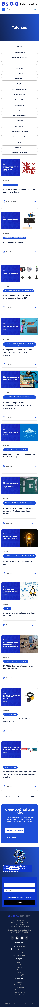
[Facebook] (17, 938)
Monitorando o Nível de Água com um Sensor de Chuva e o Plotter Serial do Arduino (19, 774)
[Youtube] (22, 938)
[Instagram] (12, 938)
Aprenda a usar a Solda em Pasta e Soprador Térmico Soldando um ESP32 (18, 511)
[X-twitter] (26, 938)
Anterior (7, 796)
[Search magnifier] (35, 9)
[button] (3, 9)
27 (26, 796)
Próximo (31, 796)
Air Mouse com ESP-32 (13, 242)
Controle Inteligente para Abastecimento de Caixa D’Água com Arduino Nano (19, 405)
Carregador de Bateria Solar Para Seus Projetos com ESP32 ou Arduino (17, 352)
